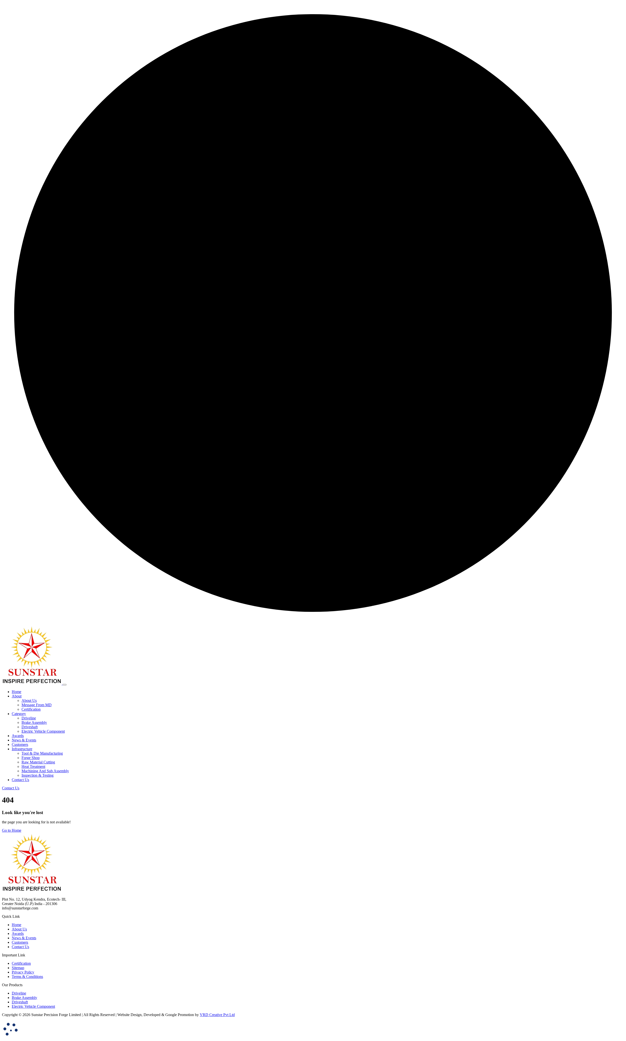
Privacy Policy (23, 972)
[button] (17, 696)
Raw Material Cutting (38, 762)
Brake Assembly (34, 722)
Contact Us (20, 947)
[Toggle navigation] (65, 684)
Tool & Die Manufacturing (42, 753)
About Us (29, 700)
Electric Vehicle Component (43, 731)
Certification (31, 709)
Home (16, 925)
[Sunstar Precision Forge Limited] (32, 683)
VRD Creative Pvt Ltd (217, 1015)
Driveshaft (30, 727)
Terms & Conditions (27, 976)
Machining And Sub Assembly (45, 771)
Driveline (29, 718)
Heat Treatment (33, 766)
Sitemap (18, 968)
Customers (20, 942)
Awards (18, 933)
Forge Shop (31, 758)
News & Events (24, 938)
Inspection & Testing (38, 775)
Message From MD (37, 705)
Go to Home (11, 830)
